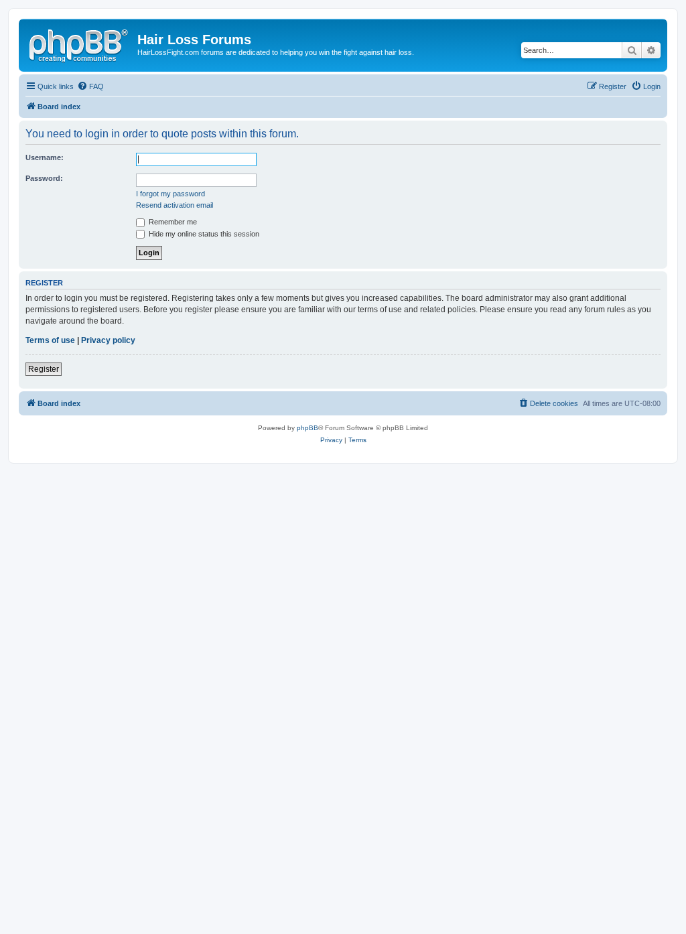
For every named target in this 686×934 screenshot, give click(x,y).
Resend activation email (174, 205)
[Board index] (79, 43)
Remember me (172, 222)
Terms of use (50, 340)
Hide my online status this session (203, 234)
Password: (44, 178)
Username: (44, 157)
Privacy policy (108, 340)
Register (43, 369)
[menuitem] (90, 86)
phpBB (307, 427)
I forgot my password (170, 194)
